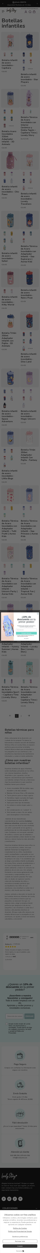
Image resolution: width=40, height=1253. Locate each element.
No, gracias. (26, 638)
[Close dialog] (38, 613)
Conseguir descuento (26, 633)
